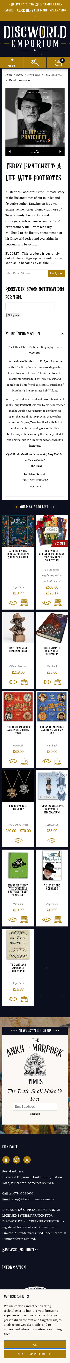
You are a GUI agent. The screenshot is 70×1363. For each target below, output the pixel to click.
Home (8, 74)
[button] (22, 602)
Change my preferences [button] (35, 1354)
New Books (33, 74)
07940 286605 (23, 1193)
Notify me (13, 315)
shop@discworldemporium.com (34, 1199)
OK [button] (35, 1344)
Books (19, 74)
